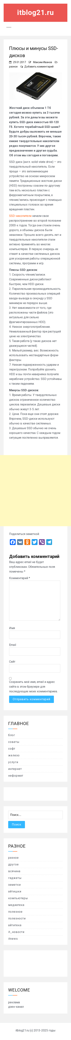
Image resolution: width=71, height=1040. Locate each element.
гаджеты (15, 878)
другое (13, 864)
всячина (14, 871)
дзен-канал (16, 1006)
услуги (13, 762)
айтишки (14, 891)
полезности (17, 918)
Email (12, 645)
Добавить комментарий (39, 66)
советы (13, 742)
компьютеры (18, 898)
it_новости (16, 932)
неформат (15, 775)
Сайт (12, 661)
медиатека (16, 905)
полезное (15, 911)
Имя (12, 628)
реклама (14, 1002)
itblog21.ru (35, 12)
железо (14, 755)
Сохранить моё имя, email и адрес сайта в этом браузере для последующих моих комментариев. (33, 686)
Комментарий (19, 578)
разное (13, 66)
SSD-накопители (20, 216)
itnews (13, 938)
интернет (15, 769)
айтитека (14, 925)
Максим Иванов (42, 62)
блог (11, 735)
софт (11, 748)
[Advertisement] (35, 490)
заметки (14, 884)
